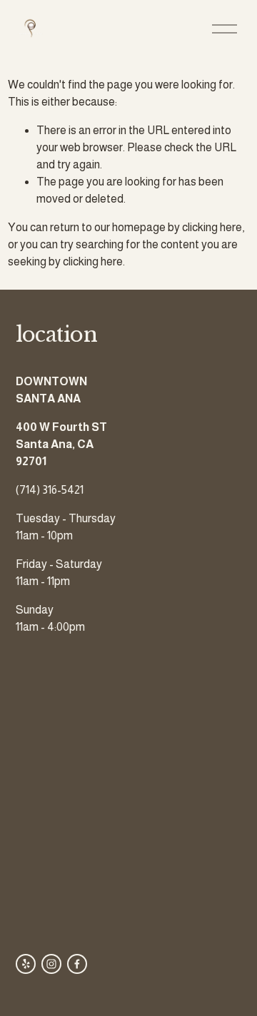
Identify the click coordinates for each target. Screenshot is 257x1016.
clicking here (212, 227)
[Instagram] (51, 964)
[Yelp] (26, 964)
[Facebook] (77, 964)
